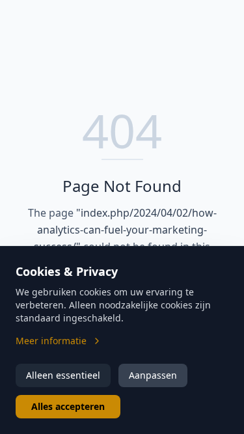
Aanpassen (153, 375)
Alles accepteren (68, 406)
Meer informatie (51, 340)
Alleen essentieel (63, 375)
